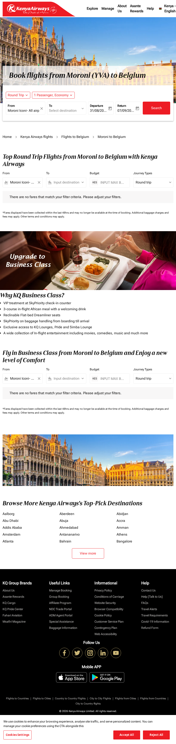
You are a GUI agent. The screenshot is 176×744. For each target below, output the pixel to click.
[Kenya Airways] (64, 653)
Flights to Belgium (75, 137)
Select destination (63, 110)
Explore (92, 8)
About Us (122, 8)
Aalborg (8, 514)
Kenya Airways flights (36, 137)
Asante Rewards (136, 8)
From (11, 105)
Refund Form (149, 627)
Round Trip (16, 95)
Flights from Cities (125, 698)
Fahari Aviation (12, 615)
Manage (108, 8)
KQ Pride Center (13, 609)
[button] (53, 95)
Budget (94, 173)
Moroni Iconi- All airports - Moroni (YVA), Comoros (23, 110)
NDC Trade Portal (60, 609)
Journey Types (142, 173)
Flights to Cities (42, 698)
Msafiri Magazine (14, 621)
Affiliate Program (60, 603)
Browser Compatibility (108, 609)
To (50, 105)
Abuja (63, 521)
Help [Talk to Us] (152, 596)
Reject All (156, 735)
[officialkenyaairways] (90, 653)
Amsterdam (11, 534)
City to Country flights (88, 703)
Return (121, 105)
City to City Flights (100, 698)
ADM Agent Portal (60, 615)
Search (156, 108)
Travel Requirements (154, 615)
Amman (123, 528)
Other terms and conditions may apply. (43, 216)
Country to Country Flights (70, 698)
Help (150, 8)
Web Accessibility (105, 634)
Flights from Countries (153, 698)
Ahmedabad (68, 528)
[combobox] (22, 182)
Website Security (105, 603)
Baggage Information (63, 627)
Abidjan (122, 514)
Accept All (127, 735)
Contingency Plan (105, 627)
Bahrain (65, 541)
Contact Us (148, 590)
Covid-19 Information (155, 621)
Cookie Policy (103, 615)
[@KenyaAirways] (77, 653)
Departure (96, 105)
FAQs (144, 603)
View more (88, 553)
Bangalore (124, 541)
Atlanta (8, 541)
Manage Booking (60, 590)
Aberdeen (66, 514)
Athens (122, 534)
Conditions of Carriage (109, 596)
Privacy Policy (103, 590)
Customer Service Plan (109, 621)
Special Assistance (61, 621)
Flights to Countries (17, 698)
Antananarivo (69, 534)
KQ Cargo (9, 603)
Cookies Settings (17, 735)
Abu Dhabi (10, 521)
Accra (121, 521)
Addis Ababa (12, 528)
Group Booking (59, 596)
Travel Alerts (149, 609)
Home (7, 137)
